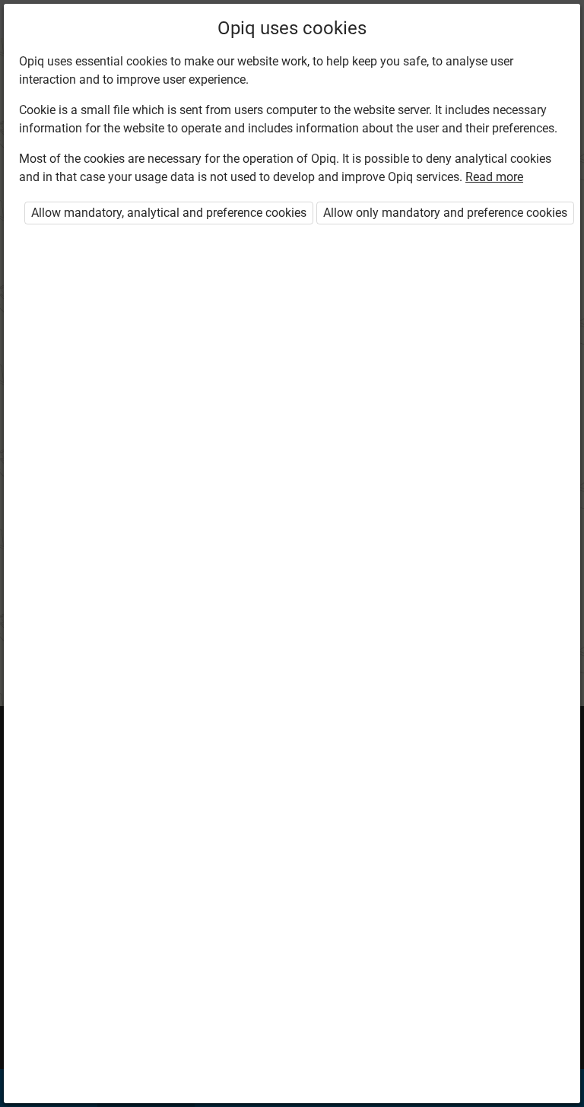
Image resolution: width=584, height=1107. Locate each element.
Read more (494, 177)
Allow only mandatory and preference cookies (445, 212)
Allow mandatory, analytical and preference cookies (168, 212)
